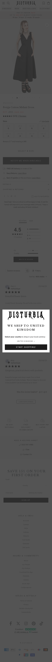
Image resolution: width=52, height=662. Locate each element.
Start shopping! (26, 347)
